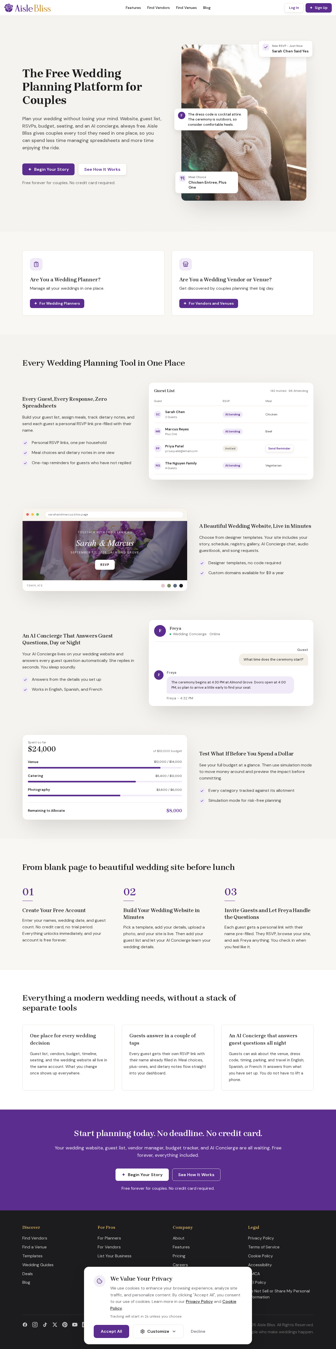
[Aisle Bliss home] (27, 8)
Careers (180, 1265)
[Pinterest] (64, 1324)
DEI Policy (257, 1282)
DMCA (254, 1273)
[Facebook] (25, 1324)
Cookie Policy (260, 1256)
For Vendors (109, 1247)
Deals (27, 1273)
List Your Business (115, 1256)
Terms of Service (264, 1247)
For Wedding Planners (59, 303)
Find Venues (186, 7)
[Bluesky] (94, 1324)
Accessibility (260, 1265)
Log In (294, 8)
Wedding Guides (38, 1265)
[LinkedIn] (84, 1324)
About (179, 1238)
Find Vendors (158, 7)
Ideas (178, 1282)
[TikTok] (45, 1324)
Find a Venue (34, 1247)
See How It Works (102, 169)
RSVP (104, 564)
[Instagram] (35, 1324)
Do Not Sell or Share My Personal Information (279, 1294)
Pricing (179, 1256)
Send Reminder (279, 448)
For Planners (109, 1238)
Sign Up (321, 8)
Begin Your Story (51, 169)
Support (180, 1273)
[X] (54, 1324)
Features (133, 7)
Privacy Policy (261, 1238)
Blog (207, 7)
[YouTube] (74, 1324)
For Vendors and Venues (211, 303)
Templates (32, 1256)
